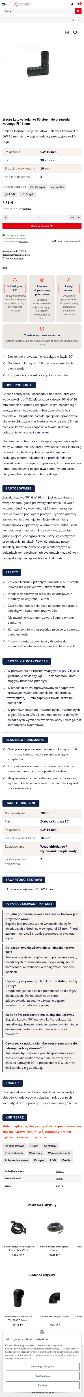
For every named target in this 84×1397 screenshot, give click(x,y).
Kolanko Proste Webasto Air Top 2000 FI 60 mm (18, 1318)
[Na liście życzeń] (74, 32)
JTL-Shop (49, 1392)
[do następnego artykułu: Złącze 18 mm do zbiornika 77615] (79, 20)
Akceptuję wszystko (42, 1366)
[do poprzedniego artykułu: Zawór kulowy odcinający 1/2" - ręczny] (73, 20)
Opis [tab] (4, 267)
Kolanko (60, 1171)
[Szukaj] (78, 11)
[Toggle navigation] (4, 4)
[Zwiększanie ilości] (78, 217)
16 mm (59, 1178)
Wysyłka (27, 208)
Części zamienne (21, 254)
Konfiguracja (43, 1376)
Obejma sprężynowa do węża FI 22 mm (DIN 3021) (18, 1248)
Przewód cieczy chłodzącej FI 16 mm (54, 1248)
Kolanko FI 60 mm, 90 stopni (54, 1316)
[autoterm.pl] (22, 4)
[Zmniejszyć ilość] (5, 217)
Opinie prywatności (22, 1358)
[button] (72, 4)
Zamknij (42, 1385)
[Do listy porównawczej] (66, 32)
